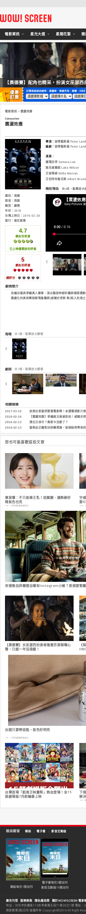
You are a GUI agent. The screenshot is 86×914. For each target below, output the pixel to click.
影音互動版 (58, 831)
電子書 (41, 831)
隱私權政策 (42, 901)
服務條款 (26, 901)
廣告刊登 (12, 901)
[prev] (49, 264)
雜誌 (28, 831)
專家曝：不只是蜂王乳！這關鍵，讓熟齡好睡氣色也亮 (38, 499)
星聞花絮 (63, 33)
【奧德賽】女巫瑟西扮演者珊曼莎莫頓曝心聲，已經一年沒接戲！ (38, 647)
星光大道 (37, 33)
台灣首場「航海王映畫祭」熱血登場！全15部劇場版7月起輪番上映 (38, 794)
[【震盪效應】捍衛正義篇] (67, 264)
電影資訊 (12, 33)
